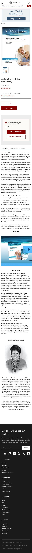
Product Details (14, 148)
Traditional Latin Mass (7, 486)
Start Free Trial (16, 131)
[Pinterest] (24, 453)
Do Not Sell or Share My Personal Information (14, 545)
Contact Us (4, 533)
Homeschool (5, 507)
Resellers (4, 526)
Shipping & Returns (7, 528)
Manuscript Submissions (8, 472)
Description (5, 148)
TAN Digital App (5, 482)
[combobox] (16, 6)
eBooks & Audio (6, 510)
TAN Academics (6, 468)
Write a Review (16, 93)
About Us (4, 463)
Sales (3, 514)
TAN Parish (4, 465)
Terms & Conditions (7, 549)
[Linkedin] (28, 453)
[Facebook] (14, 453)
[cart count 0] (28, 3)
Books (3, 500)
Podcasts (4, 489)
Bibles (3, 503)
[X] (19, 453)
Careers (4, 470)
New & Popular (5, 512)
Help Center (5, 524)
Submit (26, 447)
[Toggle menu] (2, 2)
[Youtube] (5, 453)
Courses (4, 505)
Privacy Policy (18, 549)
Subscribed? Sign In (16, 136)
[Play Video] (3, 264)
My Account (5, 531)
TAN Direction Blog (6, 484)
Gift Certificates (6, 491)
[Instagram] (10, 453)
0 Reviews (22, 148)
